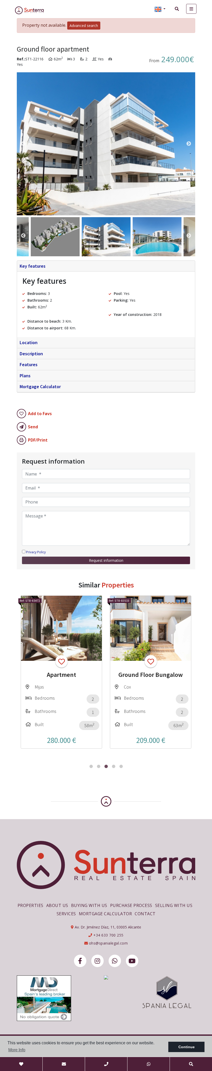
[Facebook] (80, 961)
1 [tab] (91, 766)
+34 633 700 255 (108, 935)
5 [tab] (121, 766)
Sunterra (33, 10)
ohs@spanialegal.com (108, 943)
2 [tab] (98, 766)
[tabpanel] (61, 672)
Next (188, 143)
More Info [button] (16, 1050)
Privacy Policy (36, 552)
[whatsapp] (115, 961)
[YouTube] (132, 961)
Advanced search (84, 25)
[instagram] (97, 961)
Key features (33, 266)
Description (31, 354)
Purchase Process (131, 905)
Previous (23, 143)
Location (28, 342)
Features (28, 364)
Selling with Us (174, 905)
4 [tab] (113, 766)
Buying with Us (89, 905)
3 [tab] (106, 766)
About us (57, 905)
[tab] (106, 266)
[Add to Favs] (61, 661)
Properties (30, 905)
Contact (145, 914)
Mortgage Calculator (40, 386)
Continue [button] (186, 1047)
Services (66, 914)
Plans (25, 376)
